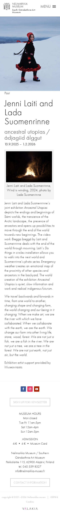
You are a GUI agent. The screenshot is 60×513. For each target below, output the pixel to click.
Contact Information (30, 482)
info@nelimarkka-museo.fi (30, 471)
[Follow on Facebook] (23, 389)
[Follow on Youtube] (36, 389)
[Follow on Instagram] (30, 389)
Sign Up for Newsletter (30, 402)
